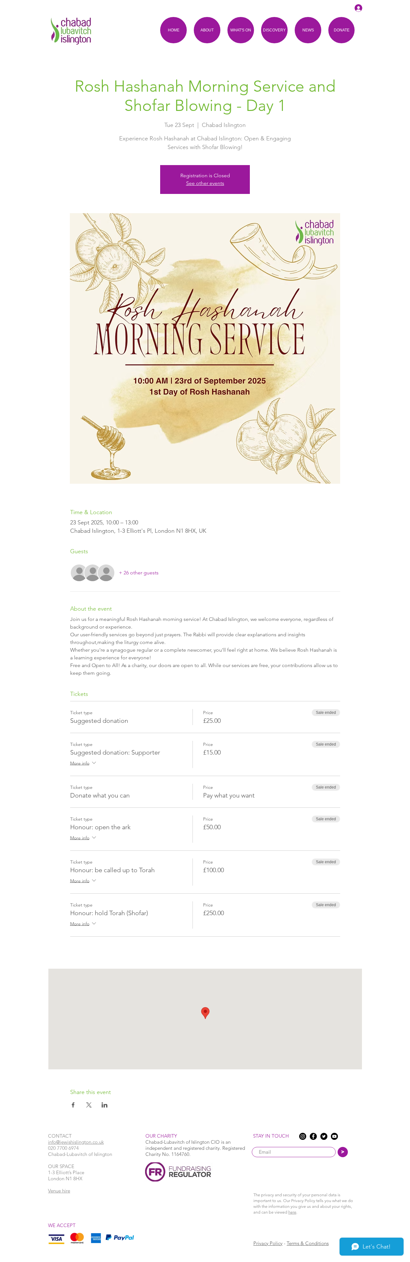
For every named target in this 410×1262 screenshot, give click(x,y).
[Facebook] (313, 1136)
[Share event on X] (89, 1104)
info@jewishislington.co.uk (76, 1142)
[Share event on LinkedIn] (105, 1104)
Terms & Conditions (308, 1243)
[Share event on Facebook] (73, 1104)
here (292, 1212)
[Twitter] (323, 1136)
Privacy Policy (268, 1243)
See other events (205, 183)
